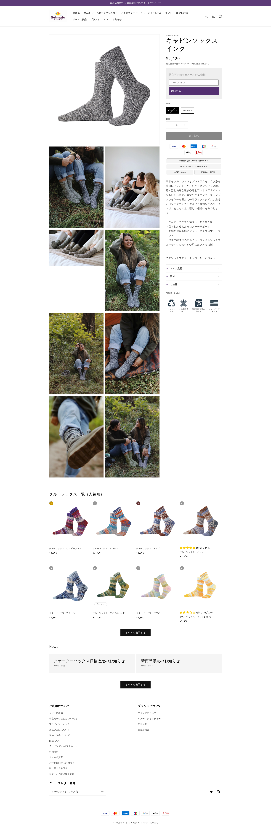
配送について (56, 740)
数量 (168, 118)
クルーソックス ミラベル (105, 548)
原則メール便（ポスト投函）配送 (193, 166)
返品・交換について (59, 735)
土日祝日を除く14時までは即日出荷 (193, 161)
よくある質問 (56, 757)
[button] (206, 16)
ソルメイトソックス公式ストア (131, 823)
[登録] (102, 791)
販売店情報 (143, 729)
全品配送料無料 (179, 172)
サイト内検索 (56, 713)
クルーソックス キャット (192, 552)
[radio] (172, 110)
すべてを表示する (135, 632)
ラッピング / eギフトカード (63, 746)
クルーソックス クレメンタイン (196, 617)
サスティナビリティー (149, 718)
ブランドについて (147, 713)
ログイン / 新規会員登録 (61, 773)
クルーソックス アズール (62, 613)
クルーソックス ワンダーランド (65, 548)
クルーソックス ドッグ (148, 548)
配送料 (173, 63)
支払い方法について (59, 729)
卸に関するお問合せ (59, 768)
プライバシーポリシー (60, 724)
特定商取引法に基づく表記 (63, 718)
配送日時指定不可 (208, 172)
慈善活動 (142, 724)
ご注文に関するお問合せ (61, 762)
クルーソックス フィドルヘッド (109, 613)
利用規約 (53, 751)
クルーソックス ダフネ (148, 613)
